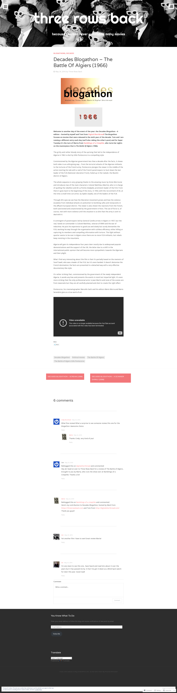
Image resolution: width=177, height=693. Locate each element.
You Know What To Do (62, 615)
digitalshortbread (83, 466)
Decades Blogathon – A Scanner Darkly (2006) (108, 378)
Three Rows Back (75, 71)
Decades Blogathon (62, 357)
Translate (66, 661)
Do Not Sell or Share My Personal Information (104, 672)
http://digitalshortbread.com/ (107, 508)
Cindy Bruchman (66, 420)
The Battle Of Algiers (95, 357)
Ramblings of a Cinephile (94, 143)
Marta (71, 435)
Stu (62, 562)
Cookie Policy (38, 690)
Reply (63, 430)
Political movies (78, 357)
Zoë (62, 535)
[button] (88, 91)
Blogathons (59, 53)
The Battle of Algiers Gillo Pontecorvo (69, 361)
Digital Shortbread (96, 134)
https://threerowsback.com (72, 508)
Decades (70, 53)
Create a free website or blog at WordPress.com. (74, 672)
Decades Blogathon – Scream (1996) (65, 377)
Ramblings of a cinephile (86, 502)
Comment (117, 600)
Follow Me (56, 634)
